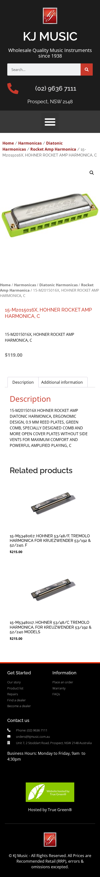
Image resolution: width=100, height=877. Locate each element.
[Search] (87, 69)
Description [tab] (23, 382)
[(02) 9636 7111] (12, 88)
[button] (50, 121)
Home (8, 143)
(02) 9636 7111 (55, 88)
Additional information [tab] (62, 382)
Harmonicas (30, 143)
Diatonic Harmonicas (58, 284)
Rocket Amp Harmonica (53, 149)
